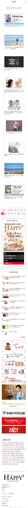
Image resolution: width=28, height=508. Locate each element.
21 (24, 210)
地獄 (23, 449)
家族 (4, 449)
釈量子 (17, 442)
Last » (24, 213)
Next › (19, 213)
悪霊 (4, 462)
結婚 (15, 457)
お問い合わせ (5, 505)
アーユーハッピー (12, 462)
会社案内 (4, 503)
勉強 (14, 459)
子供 (18, 445)
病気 (22, 447)
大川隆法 (13, 445)
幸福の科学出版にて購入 (10, 255)
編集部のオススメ (6, 487)
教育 (22, 457)
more (23, 337)
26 (15, 213)
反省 (4, 464)
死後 (23, 462)
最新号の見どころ (6, 484)
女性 (9, 449)
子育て (5, 442)
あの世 (12, 451)
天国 (4, 457)
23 (5, 213)
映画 (4, 451)
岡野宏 (13, 453)
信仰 (22, 453)
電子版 (6, 260)
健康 (18, 453)
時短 (12, 464)
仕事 (22, 445)
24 (8, 213)
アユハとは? (5, 498)
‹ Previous (10, 210)
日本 (22, 455)
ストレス (10, 457)
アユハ (8, 455)
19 (18, 210)
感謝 (18, 455)
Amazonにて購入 (8, 258)
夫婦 (13, 449)
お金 (16, 464)
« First (3, 210)
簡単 (18, 459)
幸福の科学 (11, 442)
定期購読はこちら (9, 263)
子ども (8, 447)
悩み (22, 442)
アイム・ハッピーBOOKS (8, 493)
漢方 (19, 462)
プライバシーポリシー (7, 496)
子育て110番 (6, 453)
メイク (23, 459)
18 (15, 210)
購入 (6, 253)
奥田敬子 (18, 451)
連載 (3, 489)
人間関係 (18, 449)
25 (11, 213)
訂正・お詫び (5, 501)
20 (21, 210)
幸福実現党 (6, 445)
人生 (18, 447)
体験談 (13, 455)
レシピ (13, 447)
